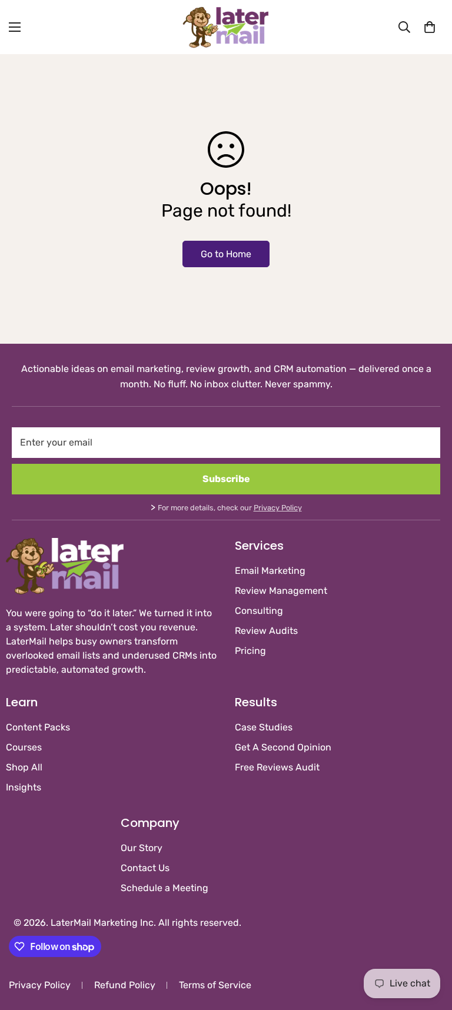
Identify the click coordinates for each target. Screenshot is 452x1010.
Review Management (281, 590)
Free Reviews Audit (277, 767)
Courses (24, 747)
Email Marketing (270, 570)
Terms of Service (215, 985)
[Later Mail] (226, 27)
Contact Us (145, 867)
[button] (429, 27)
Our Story (141, 847)
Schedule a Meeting (164, 887)
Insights (23, 787)
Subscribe (226, 478)
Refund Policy (124, 985)
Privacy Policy (278, 507)
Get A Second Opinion (283, 747)
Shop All (24, 767)
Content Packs (38, 727)
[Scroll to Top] (429, 945)
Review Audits (266, 630)
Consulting (259, 610)
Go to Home (226, 254)
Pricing (250, 650)
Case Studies (264, 727)
